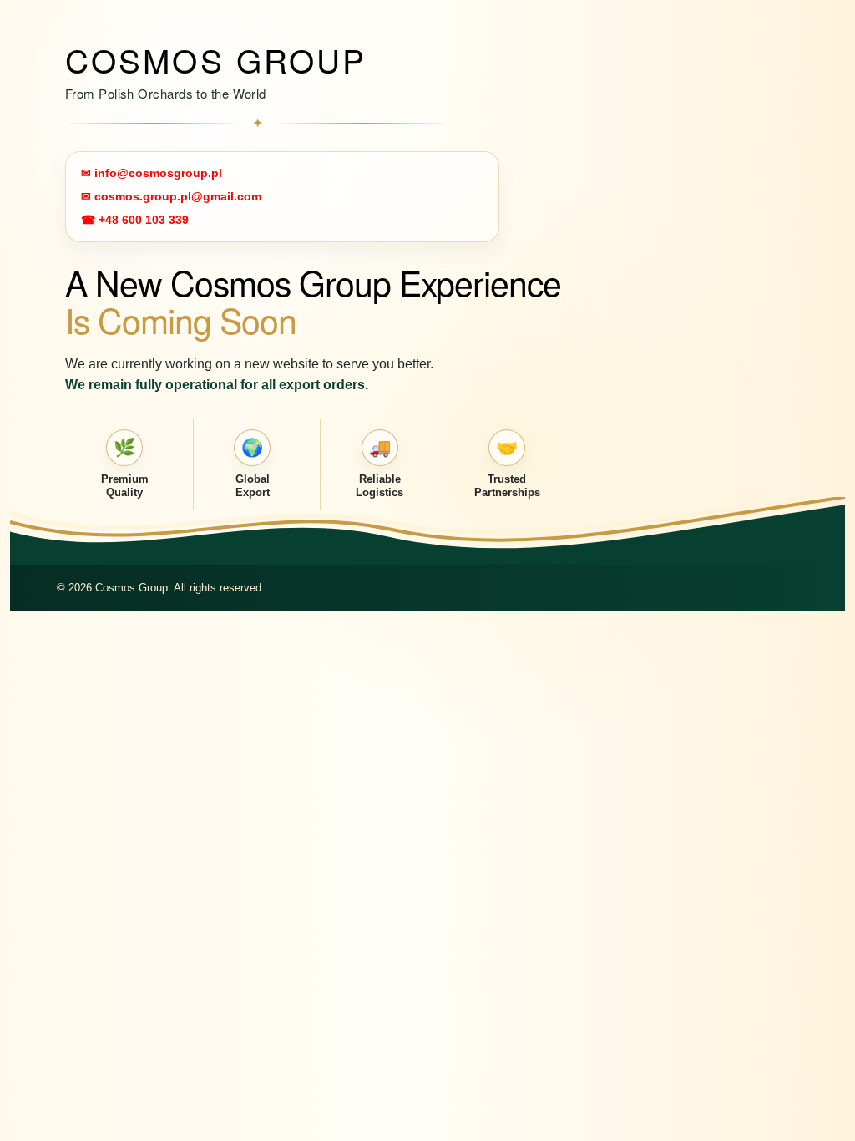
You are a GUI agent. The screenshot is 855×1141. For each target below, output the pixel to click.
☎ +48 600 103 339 (135, 219)
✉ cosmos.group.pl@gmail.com (171, 196)
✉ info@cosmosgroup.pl (151, 173)
